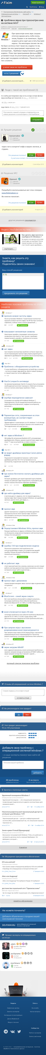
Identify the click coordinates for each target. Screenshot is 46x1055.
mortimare (15, 963)
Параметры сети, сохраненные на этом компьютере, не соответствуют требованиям (21, 417)
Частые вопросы (35, 1011)
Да (32, 155)
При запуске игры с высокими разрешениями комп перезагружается (21, 628)
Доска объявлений (13, 1019)
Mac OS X (7, 363)
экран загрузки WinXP (14, 647)
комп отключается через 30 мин (18, 612)
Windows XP (10, 346)
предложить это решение (15, 293)
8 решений (28, 358)
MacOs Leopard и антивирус (16, 381)
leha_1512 (15, 107)
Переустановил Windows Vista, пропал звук (23, 528)
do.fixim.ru (8, 925)
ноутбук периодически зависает (18, 397)
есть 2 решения (11, 73)
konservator (14, 135)
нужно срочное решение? (25, 28)
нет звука (8, 349)
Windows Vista (10, 525)
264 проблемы (6, 16)
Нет (40, 155)
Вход (42, 7)
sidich (13, 944)
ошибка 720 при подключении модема (21, 545)
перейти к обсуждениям (23, 901)
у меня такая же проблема (15, 67)
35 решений (30, 445)
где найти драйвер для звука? (17, 493)
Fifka (5, 102)
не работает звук (11, 563)
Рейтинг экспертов (35, 1033)
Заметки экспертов (13, 1011)
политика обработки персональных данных (21, 1047)
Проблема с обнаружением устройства (21, 366)
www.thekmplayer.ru (10, 193)
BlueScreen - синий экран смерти (18, 596)
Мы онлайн (35, 1008)
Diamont (13, 179)
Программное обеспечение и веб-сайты (17, 12)
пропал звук (9, 509)
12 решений (30, 485)
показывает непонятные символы (19, 331)
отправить (37, 119)
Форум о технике (13, 1022)
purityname (16, 953)
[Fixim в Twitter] (19, 1031)
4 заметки (23, 847)
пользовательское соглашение (23, 1047)
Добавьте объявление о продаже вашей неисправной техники (21, 917)
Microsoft (26, 14)
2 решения (19, 341)
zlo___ (26, 98)
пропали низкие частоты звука (18, 316)
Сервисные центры (13, 1008)
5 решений (24, 520)
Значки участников (35, 1036)
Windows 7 (37, 14)
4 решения (19, 502)
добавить (37, 772)
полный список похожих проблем (23, 663)
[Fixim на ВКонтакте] (12, 1031)
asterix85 (14, 28)
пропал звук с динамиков (15, 580)
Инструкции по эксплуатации (13, 1015)
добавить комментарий (13, 164)
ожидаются (30, 220)
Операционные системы (9, 14)
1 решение (23, 325)
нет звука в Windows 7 (14, 435)
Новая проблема (38, 3)
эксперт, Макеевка (20, 946)
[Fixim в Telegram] (6, 1031)
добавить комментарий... (14, 81)
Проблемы (33, 7)
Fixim (8, 2)
